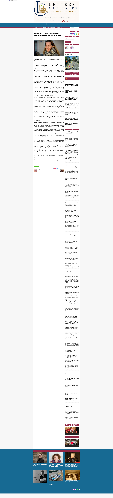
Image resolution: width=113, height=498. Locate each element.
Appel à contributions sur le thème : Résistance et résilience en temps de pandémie (56, 483)
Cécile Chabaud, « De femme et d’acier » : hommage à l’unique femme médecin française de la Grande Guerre (72, 412)
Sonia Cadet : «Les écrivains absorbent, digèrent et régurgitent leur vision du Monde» (56, 465)
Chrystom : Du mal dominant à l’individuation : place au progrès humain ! (71, 481)
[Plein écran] (78, 434)
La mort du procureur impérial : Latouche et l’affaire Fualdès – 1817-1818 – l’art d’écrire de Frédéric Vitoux (71, 348)
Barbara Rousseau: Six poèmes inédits (70, 271)
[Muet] (76, 434)
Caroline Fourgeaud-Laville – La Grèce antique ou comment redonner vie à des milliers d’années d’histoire (72, 287)
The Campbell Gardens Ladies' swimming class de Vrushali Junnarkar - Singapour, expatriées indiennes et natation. (71, 98)
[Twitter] (57, 168)
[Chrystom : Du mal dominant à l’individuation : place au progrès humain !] (72, 475)
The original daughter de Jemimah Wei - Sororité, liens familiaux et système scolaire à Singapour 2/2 (72, 82)
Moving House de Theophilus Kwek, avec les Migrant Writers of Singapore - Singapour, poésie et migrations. (72, 110)
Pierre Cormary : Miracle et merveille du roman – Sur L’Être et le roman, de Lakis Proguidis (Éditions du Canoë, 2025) (72, 182)
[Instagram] (55, 168)
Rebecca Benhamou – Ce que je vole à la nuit (71, 276)
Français (11, 0)
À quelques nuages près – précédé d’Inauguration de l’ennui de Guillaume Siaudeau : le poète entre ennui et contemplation (72, 216)
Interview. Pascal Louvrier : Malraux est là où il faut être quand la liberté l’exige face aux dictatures (71, 239)
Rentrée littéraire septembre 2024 (39, 25)
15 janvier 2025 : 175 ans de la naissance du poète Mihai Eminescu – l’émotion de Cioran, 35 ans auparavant (72, 404)
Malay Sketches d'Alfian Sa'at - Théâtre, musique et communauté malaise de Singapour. (71, 91)
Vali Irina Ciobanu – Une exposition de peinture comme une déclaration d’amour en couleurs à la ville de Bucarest (72, 421)
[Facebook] (53, 168)
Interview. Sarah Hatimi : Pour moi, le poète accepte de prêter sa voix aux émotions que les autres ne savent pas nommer (71, 145)
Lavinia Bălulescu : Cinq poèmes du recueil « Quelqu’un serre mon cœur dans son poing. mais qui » (72, 188)
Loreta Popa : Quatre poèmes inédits (70, 193)
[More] (60, 168)
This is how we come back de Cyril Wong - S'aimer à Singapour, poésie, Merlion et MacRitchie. (71, 94)
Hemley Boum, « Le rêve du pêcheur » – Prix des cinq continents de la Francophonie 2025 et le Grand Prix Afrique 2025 (72, 306)
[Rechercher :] (74, 27)
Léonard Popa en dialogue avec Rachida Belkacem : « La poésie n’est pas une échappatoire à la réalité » (70, 160)
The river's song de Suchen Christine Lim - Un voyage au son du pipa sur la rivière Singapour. (71, 113)
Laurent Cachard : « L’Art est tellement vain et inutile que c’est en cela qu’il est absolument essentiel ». (40, 485)
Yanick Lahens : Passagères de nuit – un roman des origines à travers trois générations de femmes (71, 298)
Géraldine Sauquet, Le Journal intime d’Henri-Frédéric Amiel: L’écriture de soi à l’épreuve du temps (71, 136)
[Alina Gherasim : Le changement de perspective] (40, 457)
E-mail (66, 38)
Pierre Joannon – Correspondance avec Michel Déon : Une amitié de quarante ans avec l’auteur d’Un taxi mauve (72, 366)
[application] (72, 431)
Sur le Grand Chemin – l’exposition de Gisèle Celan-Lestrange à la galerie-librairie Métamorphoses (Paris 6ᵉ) (71, 198)
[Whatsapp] (58, 168)
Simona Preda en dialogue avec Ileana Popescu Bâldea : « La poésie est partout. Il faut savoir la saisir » (71, 139)
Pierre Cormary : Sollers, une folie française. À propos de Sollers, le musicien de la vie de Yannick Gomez (72, 235)
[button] (72, 431)
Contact (48, 25)
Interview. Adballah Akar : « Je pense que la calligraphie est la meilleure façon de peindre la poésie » (71, 338)
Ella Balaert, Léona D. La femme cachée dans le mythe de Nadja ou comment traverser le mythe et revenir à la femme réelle (72, 202)
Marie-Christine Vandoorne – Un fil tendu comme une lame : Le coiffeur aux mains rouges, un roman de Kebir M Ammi (72, 330)
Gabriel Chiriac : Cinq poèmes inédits (70, 358)
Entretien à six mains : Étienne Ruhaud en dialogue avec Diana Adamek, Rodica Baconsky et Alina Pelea (72, 309)
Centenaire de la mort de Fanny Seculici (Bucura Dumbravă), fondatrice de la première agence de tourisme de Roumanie (72, 185)
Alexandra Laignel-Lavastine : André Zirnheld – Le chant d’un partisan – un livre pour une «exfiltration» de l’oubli (72, 356)
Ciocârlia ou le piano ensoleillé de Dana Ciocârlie (72, 223)
